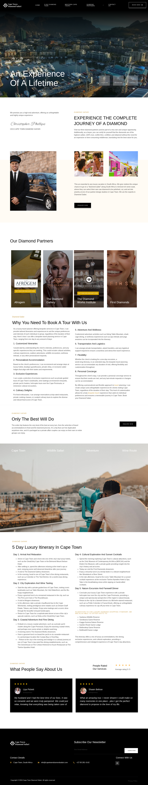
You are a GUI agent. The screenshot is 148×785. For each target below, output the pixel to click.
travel (116, 385)
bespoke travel (93, 393)
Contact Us (112, 5)
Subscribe (132, 750)
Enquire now (83, 205)
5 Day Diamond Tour (50, 5)
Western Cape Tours (71, 5)
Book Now (136, 5)
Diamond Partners (91, 5)
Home (37, 5)
